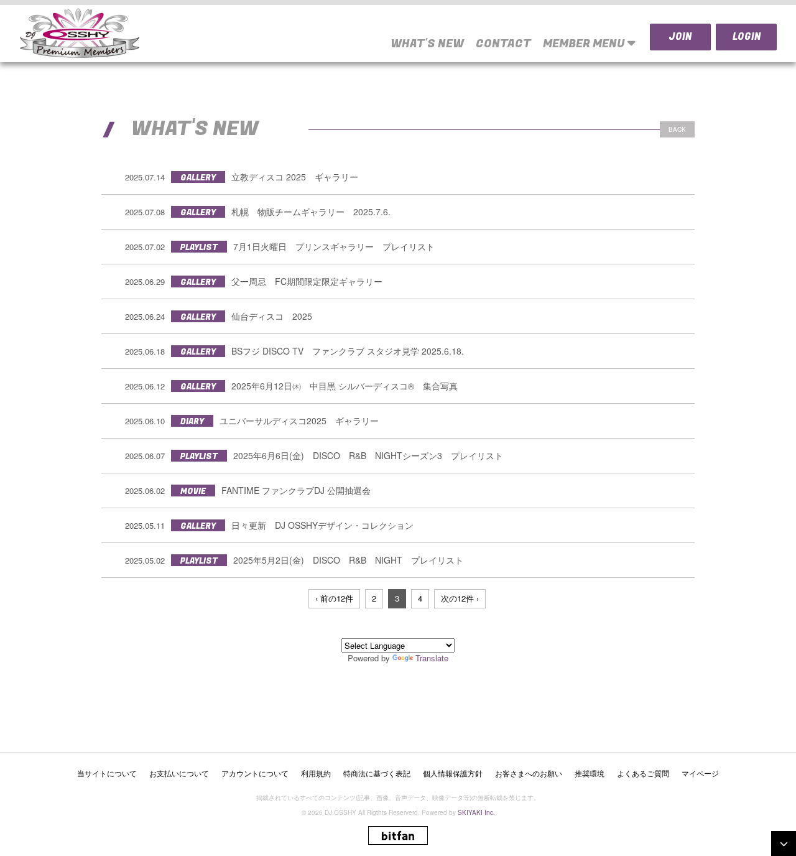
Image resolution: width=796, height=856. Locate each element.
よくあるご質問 (643, 773)
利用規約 (316, 773)
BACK (677, 129)
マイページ (700, 773)
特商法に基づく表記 (376, 773)
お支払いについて (179, 773)
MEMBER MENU (585, 43)
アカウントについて (255, 773)
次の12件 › (460, 598)
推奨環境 (589, 773)
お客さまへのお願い (528, 773)
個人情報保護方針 (453, 773)
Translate (431, 658)
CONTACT (503, 43)
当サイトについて (107, 773)
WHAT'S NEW (427, 43)
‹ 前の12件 (334, 598)
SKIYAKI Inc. (476, 812)
